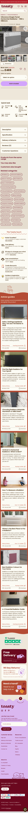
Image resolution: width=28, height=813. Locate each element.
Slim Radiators (5, 220)
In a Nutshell (4, 762)
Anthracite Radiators (16, 174)
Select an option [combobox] (8, 77)
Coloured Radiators (7, 191)
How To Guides (20, 505)
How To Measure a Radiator (13, 490)
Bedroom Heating (6, 178)
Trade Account (19, 740)
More (11, 262)
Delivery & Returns (9, 140)
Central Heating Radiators (8, 187)
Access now (8, 271)
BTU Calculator (19, 743)
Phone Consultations (20, 737)
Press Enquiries (5, 774)
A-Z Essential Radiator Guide (13, 609)
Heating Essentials (19, 346)
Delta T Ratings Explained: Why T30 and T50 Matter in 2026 (12, 323)
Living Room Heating (7, 203)
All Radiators (5, 174)
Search (25, 10)
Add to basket (18, 84)
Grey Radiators (5, 195)
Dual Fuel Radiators (19, 191)
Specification (7, 135)
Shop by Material (16, 211)
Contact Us (4, 749)
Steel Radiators (16, 220)
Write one (18, 24)
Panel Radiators (18, 207)
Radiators (3, 14)
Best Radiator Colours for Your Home (12, 568)
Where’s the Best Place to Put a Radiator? (13, 530)
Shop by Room (5, 216)
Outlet (2, 771)
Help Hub (3, 737)
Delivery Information (6, 740)
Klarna (16, 752)
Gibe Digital (8, 808)
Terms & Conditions (14, 802)
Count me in (6, 729)
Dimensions (9, 64)
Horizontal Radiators (13, 14)
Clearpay (17, 754)
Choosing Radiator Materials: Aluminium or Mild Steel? (13, 410)
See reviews (8, 241)
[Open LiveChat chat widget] (25, 809)
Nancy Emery (6, 345)
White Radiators (17, 224)
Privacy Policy (4, 805)
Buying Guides (20, 386)
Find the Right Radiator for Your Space (12, 370)
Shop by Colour (6, 211)
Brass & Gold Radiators (7, 183)
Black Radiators (18, 178)
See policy (13, 255)
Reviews (5, 145)
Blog (16, 746)
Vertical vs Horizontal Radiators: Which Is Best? (12, 451)
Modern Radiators (6, 207)
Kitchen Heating (19, 199)
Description (6, 130)
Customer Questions (10, 151)
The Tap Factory (6, 224)
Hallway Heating (16, 195)
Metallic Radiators (19, 203)
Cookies (11, 805)
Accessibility (18, 805)
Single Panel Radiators (17, 216)
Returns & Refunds (6, 743)
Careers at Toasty (6, 765)
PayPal (17, 749)
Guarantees (4, 746)
